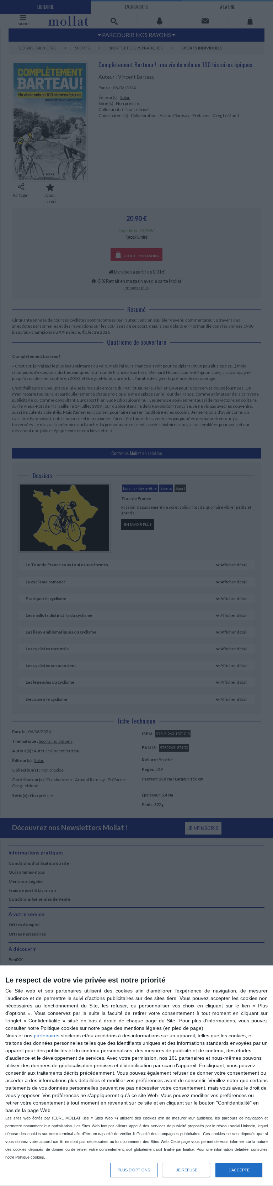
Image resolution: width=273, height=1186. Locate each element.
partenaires (46, 1035)
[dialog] (136, 1076)
